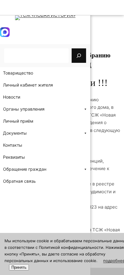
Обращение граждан (24, 169)
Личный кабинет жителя (28, 84)
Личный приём (18, 121)
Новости (11, 96)
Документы (15, 133)
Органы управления (24, 109)
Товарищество (18, 72)
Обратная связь (19, 181)
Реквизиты (14, 157)
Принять (18, 267)
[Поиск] (79, 55)
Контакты (12, 145)
